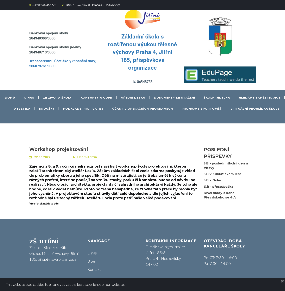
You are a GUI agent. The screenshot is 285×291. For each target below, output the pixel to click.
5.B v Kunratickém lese (223, 174)
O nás (92, 253)
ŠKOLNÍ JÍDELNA (217, 97)
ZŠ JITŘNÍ (43, 241)
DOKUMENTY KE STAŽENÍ (174, 97)
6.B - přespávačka (218, 187)
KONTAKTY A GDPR (96, 97)
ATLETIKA (22, 108)
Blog (91, 261)
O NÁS (29, 97)
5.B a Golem (214, 180)
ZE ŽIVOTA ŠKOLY (57, 97)
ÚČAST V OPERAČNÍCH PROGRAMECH (142, 108)
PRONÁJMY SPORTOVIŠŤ (202, 108)
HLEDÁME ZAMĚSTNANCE (259, 97)
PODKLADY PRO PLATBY (83, 108)
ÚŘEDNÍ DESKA (133, 97)
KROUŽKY (46, 108)
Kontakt (94, 269)
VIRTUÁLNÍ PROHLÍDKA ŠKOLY (255, 108)
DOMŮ (10, 97)
